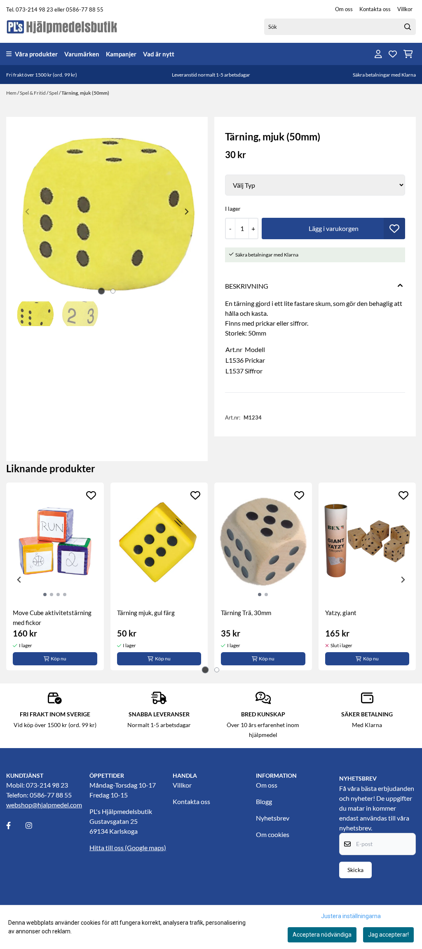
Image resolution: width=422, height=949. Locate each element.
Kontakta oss (375, 9)
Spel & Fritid (33, 93)
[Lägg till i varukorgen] (333, 228)
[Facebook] (15, 825)
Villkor (405, 9)
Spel (54, 93)
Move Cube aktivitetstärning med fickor (52, 617)
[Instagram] (35, 825)
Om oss (344, 9)
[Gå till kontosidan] (378, 54)
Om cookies (272, 834)
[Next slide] (186, 211)
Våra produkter (36, 54)
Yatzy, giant (340, 612)
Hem (11, 93)
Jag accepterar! (388, 934)
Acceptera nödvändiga (322, 934)
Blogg (264, 801)
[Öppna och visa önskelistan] (392, 54)
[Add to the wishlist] (91, 495)
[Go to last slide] (19, 579)
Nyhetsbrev (272, 818)
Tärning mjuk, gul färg (146, 612)
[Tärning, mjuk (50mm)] (107, 211)
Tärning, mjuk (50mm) (85, 93)
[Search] (407, 27)
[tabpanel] (55, 576)
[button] (394, 228)
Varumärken (81, 54)
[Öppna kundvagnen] (408, 54)
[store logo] (62, 26)
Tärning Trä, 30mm (246, 612)
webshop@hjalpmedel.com (44, 805)
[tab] (101, 291)
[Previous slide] (27, 211)
